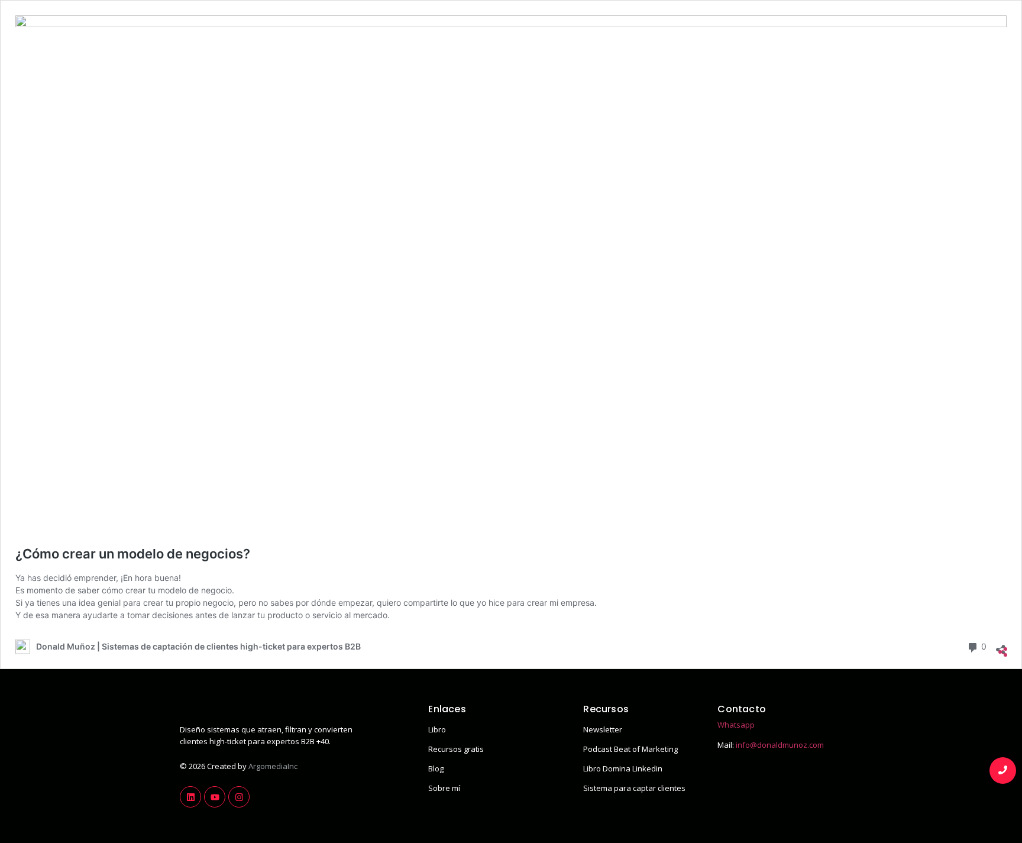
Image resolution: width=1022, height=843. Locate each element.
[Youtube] (214, 797)
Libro (437, 729)
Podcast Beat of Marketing (630, 749)
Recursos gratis (456, 749)
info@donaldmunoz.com (780, 744)
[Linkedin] (190, 797)
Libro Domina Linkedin (622, 768)
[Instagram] (239, 797)
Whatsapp (736, 724)
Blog (436, 768)
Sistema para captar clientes (634, 788)
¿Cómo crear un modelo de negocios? (132, 553)
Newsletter (602, 729)
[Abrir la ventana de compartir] (1001, 646)
